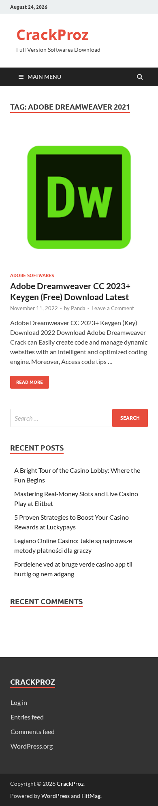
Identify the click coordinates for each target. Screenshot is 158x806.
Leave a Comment (113, 308)
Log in (19, 702)
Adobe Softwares (32, 275)
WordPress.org (32, 746)
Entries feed (27, 717)
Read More (26, 380)
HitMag (90, 795)
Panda (78, 308)
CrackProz (52, 34)
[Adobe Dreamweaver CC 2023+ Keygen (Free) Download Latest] (79, 201)
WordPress (55, 795)
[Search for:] (79, 418)
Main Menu (44, 76)
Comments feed (33, 731)
